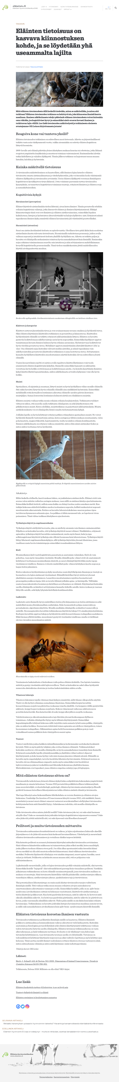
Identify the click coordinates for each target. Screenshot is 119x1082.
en (106, 9)
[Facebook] (18, 1004)
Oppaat (67, 9)
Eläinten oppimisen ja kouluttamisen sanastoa (36, 998)
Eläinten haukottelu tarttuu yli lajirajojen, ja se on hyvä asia (42, 987)
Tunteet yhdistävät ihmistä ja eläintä (32, 993)
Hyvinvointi (53, 7)
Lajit (43, 7)
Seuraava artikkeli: (52, 1022)
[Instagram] (27, 1004)
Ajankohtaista (87, 7)
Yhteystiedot (46, 9)
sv (110, 9)
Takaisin (20, 24)
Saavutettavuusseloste (62, 1077)
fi (108, 7)
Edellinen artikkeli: (50, 1030)
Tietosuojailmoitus (46, 1077)
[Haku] (116, 8)
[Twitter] (23, 1004)
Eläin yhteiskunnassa (69, 7)
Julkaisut (58, 9)
